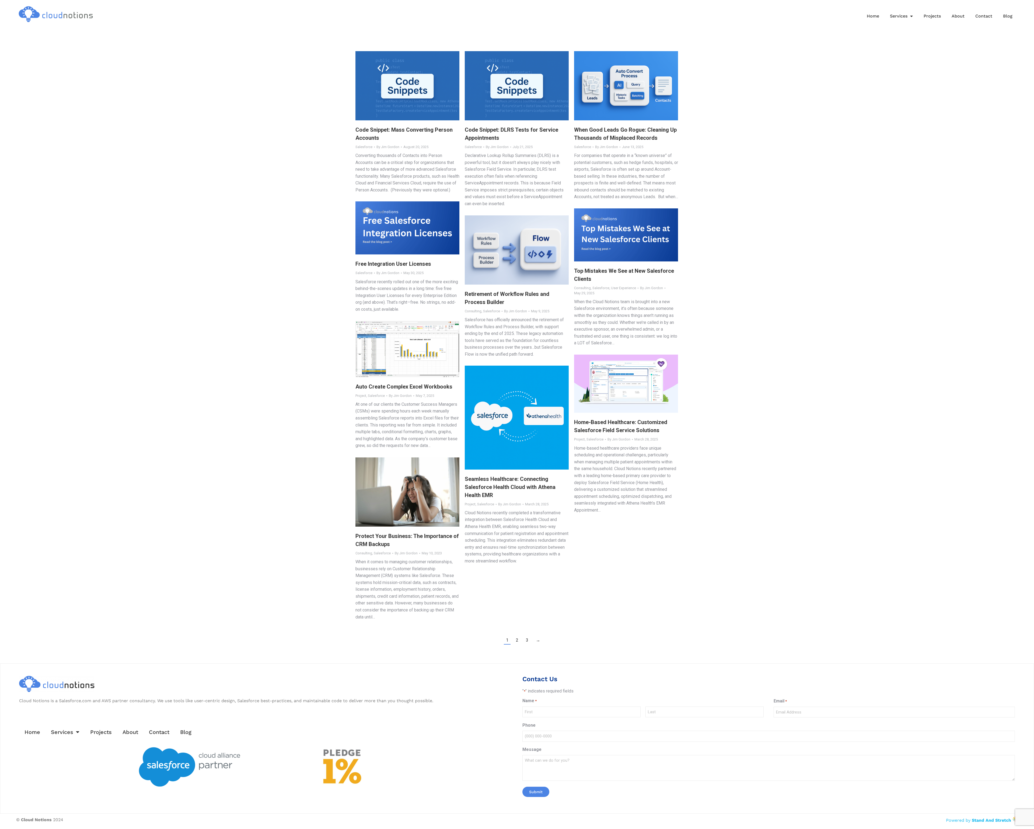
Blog (1007, 16)
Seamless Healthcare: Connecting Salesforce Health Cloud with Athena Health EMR (510, 487)
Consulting (582, 288)
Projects (932, 16)
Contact (983, 16)
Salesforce (363, 147)
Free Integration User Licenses (393, 264)
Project (360, 396)
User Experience (623, 288)
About (958, 16)
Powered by (978, 820)
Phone (529, 725)
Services (898, 16)
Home (873, 16)
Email (780, 701)
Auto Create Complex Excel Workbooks (403, 386)
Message (532, 749)
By (387, 147)
